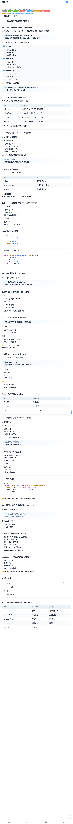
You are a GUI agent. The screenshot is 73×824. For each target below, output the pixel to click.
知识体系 (5, 2)
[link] (1, 7)
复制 (68, 235)
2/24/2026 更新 (17, 9)
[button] (70, 2)
